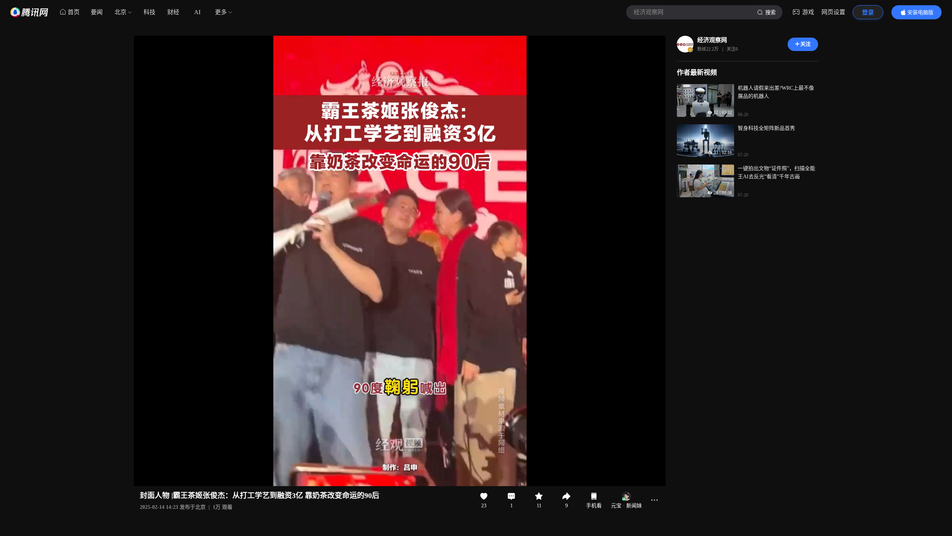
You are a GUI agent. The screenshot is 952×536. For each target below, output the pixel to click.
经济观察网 (712, 40)
